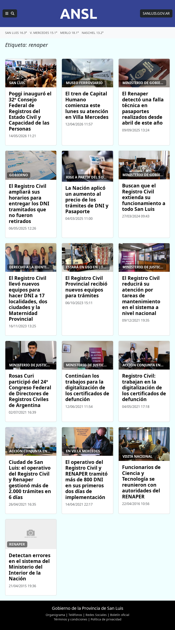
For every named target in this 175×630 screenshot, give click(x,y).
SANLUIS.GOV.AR (156, 13)
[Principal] (10, 13)
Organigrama (55, 615)
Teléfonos (75, 615)
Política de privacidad (106, 619)
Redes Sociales (96, 615)
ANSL (78, 13)
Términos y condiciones (70, 619)
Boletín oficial (119, 615)
